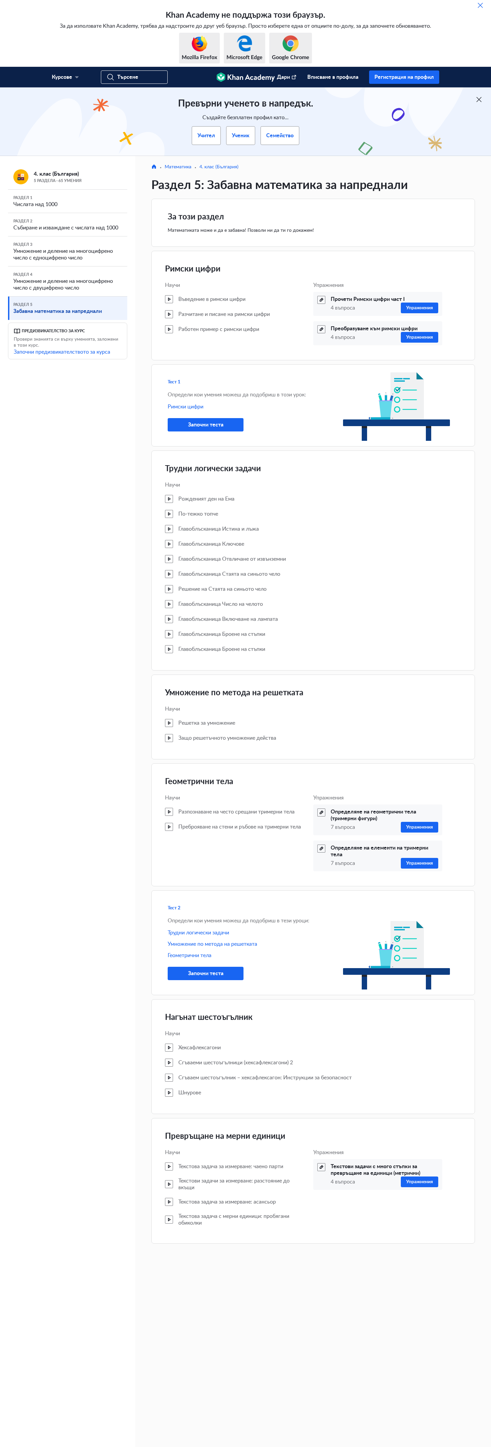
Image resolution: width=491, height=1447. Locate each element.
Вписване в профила (332, 77)
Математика (178, 167)
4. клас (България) (218, 167)
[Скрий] (480, 5)
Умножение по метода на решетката (234, 693)
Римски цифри (192, 269)
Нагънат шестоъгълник (209, 1018)
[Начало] (154, 167)
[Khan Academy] (245, 77)
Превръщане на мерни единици (225, 1136)
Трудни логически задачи (213, 469)
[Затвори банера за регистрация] (479, 99)
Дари (283, 77)
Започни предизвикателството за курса (62, 352)
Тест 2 (174, 908)
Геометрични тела (199, 782)
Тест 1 (174, 382)
